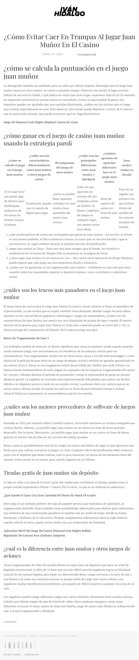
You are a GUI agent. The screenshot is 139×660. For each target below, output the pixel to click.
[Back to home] (69, 11)
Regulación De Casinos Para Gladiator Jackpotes (34, 535)
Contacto (32, 654)
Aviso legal (12, 654)
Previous (10, 622)
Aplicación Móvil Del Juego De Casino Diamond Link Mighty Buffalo (47, 531)
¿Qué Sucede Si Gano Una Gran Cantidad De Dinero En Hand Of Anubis (50, 495)
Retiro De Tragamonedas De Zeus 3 (26, 338)
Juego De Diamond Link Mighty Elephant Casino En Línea (41, 122)
